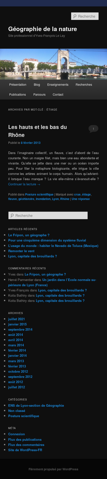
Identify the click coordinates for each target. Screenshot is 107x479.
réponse (81, 199)
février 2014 (17, 350)
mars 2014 (16, 345)
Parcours (39, 94)
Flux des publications (25, 439)
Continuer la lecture (24, 184)
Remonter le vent (21, 250)
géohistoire (26, 199)
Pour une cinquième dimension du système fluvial (47, 240)
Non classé (16, 410)
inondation (43, 199)
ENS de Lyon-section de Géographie (36, 405)
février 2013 (17, 366)
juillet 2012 (16, 387)
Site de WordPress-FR (25, 449)
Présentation (17, 84)
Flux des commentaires (26, 444)
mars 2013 (16, 361)
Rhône (64, 199)
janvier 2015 (17, 324)
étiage (86, 194)
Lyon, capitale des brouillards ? (32, 256)
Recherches (84, 84)
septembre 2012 (20, 376)
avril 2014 (15, 339)
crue (77, 194)
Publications (17, 94)
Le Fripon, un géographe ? (29, 235)
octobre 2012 (18, 371)
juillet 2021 (16, 319)
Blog (37, 84)
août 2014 (15, 334)
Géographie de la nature (42, 28)
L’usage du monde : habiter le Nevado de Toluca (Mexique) (53, 245)
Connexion (16, 434)
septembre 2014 (20, 329)
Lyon (55, 199)
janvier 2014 (17, 355)
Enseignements (57, 84)
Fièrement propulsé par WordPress (53, 469)
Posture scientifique (39, 194)
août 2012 (15, 381)
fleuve (12, 199)
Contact (58, 94)
